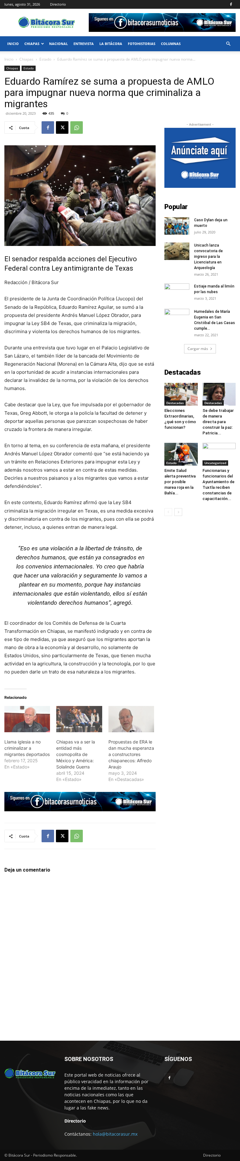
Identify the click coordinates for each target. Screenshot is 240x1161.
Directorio (58, 4)
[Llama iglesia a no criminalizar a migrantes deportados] (27, 719)
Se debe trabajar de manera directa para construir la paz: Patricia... (218, 421)
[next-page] (178, 512)
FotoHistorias (141, 43)
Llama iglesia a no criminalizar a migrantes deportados (27, 748)
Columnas (171, 43)
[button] (228, 44)
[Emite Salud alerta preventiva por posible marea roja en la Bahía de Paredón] (181, 454)
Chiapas (31, 43)
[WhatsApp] (76, 127)
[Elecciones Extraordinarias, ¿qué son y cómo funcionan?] (181, 394)
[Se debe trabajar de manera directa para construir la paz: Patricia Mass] (219, 394)
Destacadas (175, 403)
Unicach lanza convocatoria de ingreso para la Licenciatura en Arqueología (208, 256)
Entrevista (83, 43)
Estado (45, 59)
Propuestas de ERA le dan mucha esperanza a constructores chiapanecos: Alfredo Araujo (131, 754)
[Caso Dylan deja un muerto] (176, 226)
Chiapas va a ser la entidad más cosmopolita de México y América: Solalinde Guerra (75, 754)
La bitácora (110, 43)
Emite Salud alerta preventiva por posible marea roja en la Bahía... (180, 481)
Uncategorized (215, 463)
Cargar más (198, 348)
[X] (62, 127)
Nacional (58, 43)
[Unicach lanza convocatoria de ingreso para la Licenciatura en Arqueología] (176, 251)
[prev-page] (168, 512)
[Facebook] (231, 4)
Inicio (13, 43)
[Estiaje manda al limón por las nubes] (176, 292)
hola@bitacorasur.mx (115, 1134)
